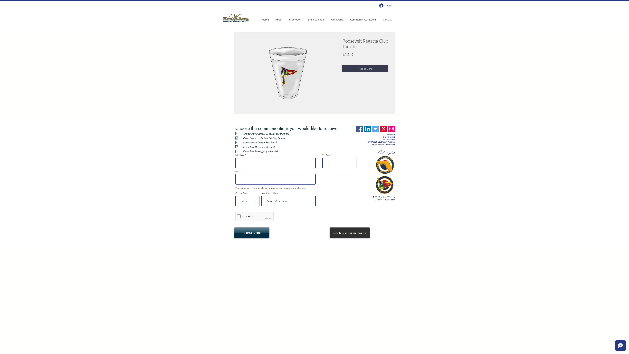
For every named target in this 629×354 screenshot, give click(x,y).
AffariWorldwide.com (385, 199)
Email (237, 171)
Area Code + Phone (269, 193)
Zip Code (326, 155)
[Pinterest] (383, 129)
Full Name (239, 155)
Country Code (241, 193)
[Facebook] (359, 129)
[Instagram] (391, 129)
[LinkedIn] (367, 129)
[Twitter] (375, 129)
